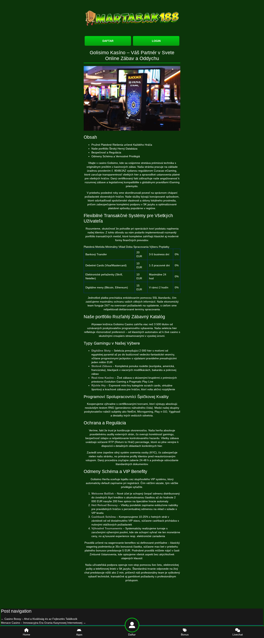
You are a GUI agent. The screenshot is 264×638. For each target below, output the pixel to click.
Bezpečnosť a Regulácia (106, 152)
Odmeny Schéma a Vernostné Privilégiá (115, 156)
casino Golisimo (108, 162)
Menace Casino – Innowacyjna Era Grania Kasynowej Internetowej (43, 622)
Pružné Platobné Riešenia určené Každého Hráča (121, 144)
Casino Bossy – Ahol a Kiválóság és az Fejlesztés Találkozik (39, 618)
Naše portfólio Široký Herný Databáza (114, 148)
